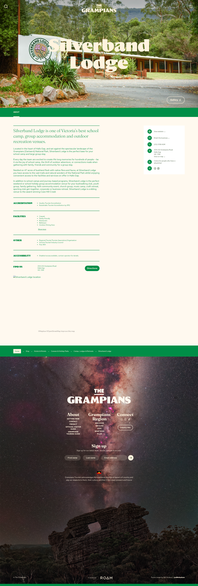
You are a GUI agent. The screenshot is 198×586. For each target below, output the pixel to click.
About (16, 112)
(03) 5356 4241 (159, 144)
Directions (92, 268)
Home (17, 351)
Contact (73, 421)
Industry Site (125, 428)
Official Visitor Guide (73, 428)
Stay (27, 351)
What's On (99, 431)
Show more (42, 229)
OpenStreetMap (54, 331)
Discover (99, 423)
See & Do (99, 426)
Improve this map (68, 331)
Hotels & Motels (40, 351)
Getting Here (73, 419)
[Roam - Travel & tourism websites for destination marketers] (106, 578)
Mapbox (43, 331)
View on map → (159, 156)
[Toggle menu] (191, 6)
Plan (99, 434)
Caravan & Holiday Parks (60, 351)
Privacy (73, 424)
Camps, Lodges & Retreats (83, 351)
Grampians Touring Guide (73, 433)
